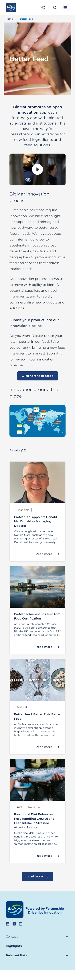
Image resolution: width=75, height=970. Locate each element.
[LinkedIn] (7, 924)
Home (9, 18)
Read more (44, 554)
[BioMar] (11, 7)
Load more (35, 876)
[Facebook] (14, 924)
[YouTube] (21, 924)
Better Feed (26, 18)
